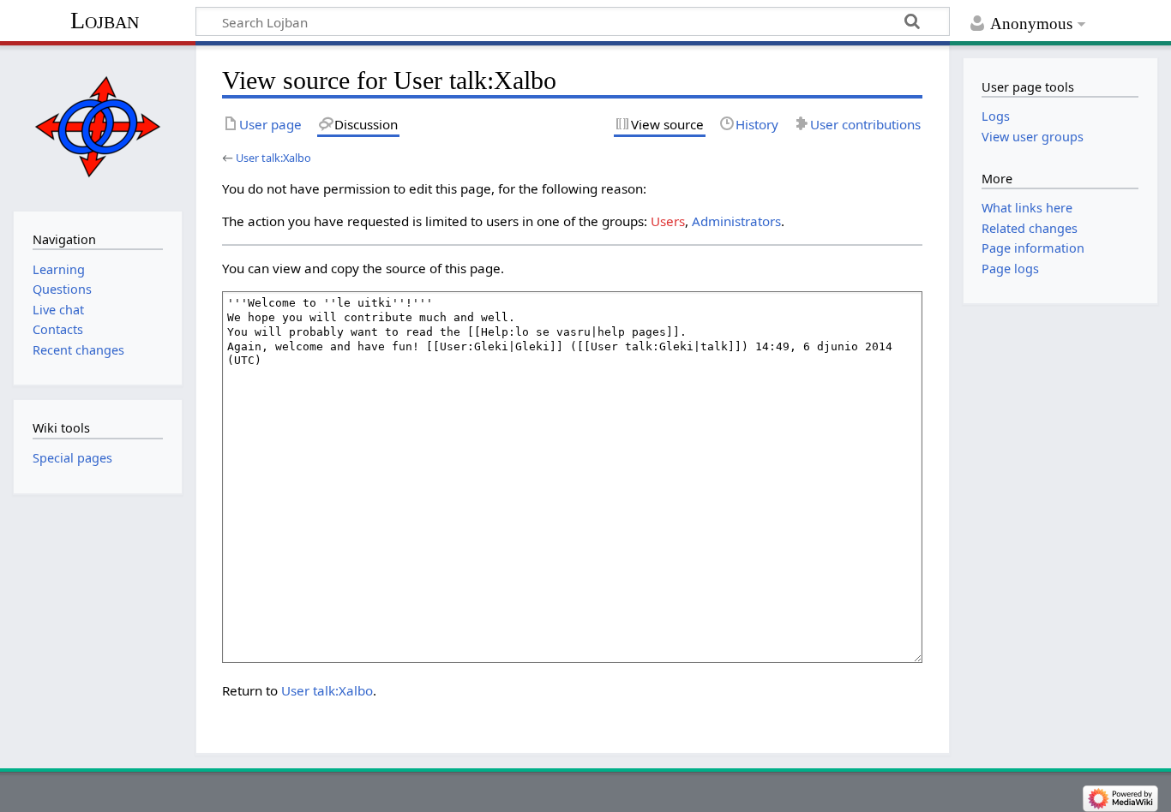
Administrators (736, 221)
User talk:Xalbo (273, 157)
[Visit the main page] (97, 126)
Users (668, 221)
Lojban (104, 20)
